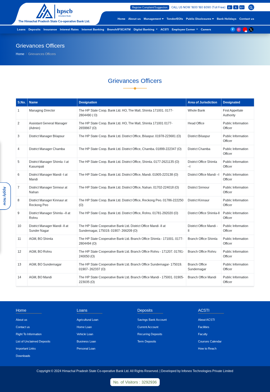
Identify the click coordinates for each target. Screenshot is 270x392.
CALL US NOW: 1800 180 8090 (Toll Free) (198, 7)
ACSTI (164, 29)
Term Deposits (146, 341)
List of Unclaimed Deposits (33, 341)
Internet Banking (93, 29)
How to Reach (207, 348)
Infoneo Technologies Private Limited (207, 371)
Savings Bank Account (152, 319)
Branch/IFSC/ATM (119, 29)
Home (121, 18)
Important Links (26, 348)
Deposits (34, 29)
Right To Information (29, 334)
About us (134, 18)
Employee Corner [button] (184, 29)
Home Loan (84, 327)
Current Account (147, 327)
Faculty (203, 334)
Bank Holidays (226, 18)
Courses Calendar (210, 341)
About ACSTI (206, 319)
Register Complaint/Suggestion (149, 7)
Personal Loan (86, 348)
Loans (21, 29)
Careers (206, 29)
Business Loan (86, 341)
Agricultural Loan (87, 319)
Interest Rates (69, 29)
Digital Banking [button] (144, 29)
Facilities (203, 327)
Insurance (50, 29)
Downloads (23, 355)
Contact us (246, 18)
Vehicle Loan (85, 334)
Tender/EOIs (175, 18)
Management (153, 18)
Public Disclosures (199, 18)
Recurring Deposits (149, 334)
